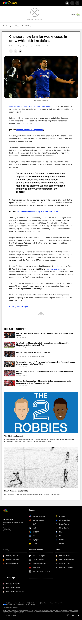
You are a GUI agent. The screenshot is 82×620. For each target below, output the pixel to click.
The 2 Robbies (26, 26)
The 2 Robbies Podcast (13, 436)
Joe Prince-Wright (16, 46)
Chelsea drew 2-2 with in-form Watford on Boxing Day (30, 106)
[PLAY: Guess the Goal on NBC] (41, 467)
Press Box (43, 603)
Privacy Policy (59, 603)
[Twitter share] (15, 51)
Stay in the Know (8, 519)
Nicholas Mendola (33, 356)
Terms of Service (30, 604)
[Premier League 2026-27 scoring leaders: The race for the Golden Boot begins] (9, 373)
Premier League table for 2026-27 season (33, 352)
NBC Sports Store (35, 603)
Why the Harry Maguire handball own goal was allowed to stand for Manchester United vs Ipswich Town (42, 344)
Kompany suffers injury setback (29, 130)
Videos (17, 26)
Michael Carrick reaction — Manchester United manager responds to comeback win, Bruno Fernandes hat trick (43, 382)
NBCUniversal (14, 607)
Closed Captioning (20, 603)
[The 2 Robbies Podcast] (41, 412)
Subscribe (7, 529)
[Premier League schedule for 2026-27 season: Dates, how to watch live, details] (9, 335)
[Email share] (20, 51)
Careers (11, 603)
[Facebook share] (11, 51)
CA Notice (21, 604)
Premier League (8, 26)
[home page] (10, 3)
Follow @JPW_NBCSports (19, 306)
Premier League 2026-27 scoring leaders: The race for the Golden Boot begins (44, 372)
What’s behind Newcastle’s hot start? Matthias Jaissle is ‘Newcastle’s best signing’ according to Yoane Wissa (45, 363)
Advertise (5, 603)
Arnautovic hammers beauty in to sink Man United (37, 211)
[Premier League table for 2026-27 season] (9, 354)
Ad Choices (51, 603)
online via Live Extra (54, 269)
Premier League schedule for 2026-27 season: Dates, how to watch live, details (44, 334)
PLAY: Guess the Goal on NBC (16, 491)
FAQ (27, 603)
